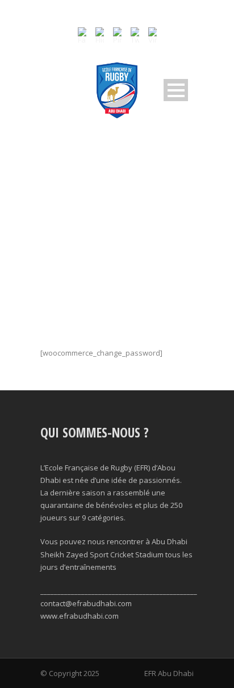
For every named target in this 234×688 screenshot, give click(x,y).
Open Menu (176, 90)
